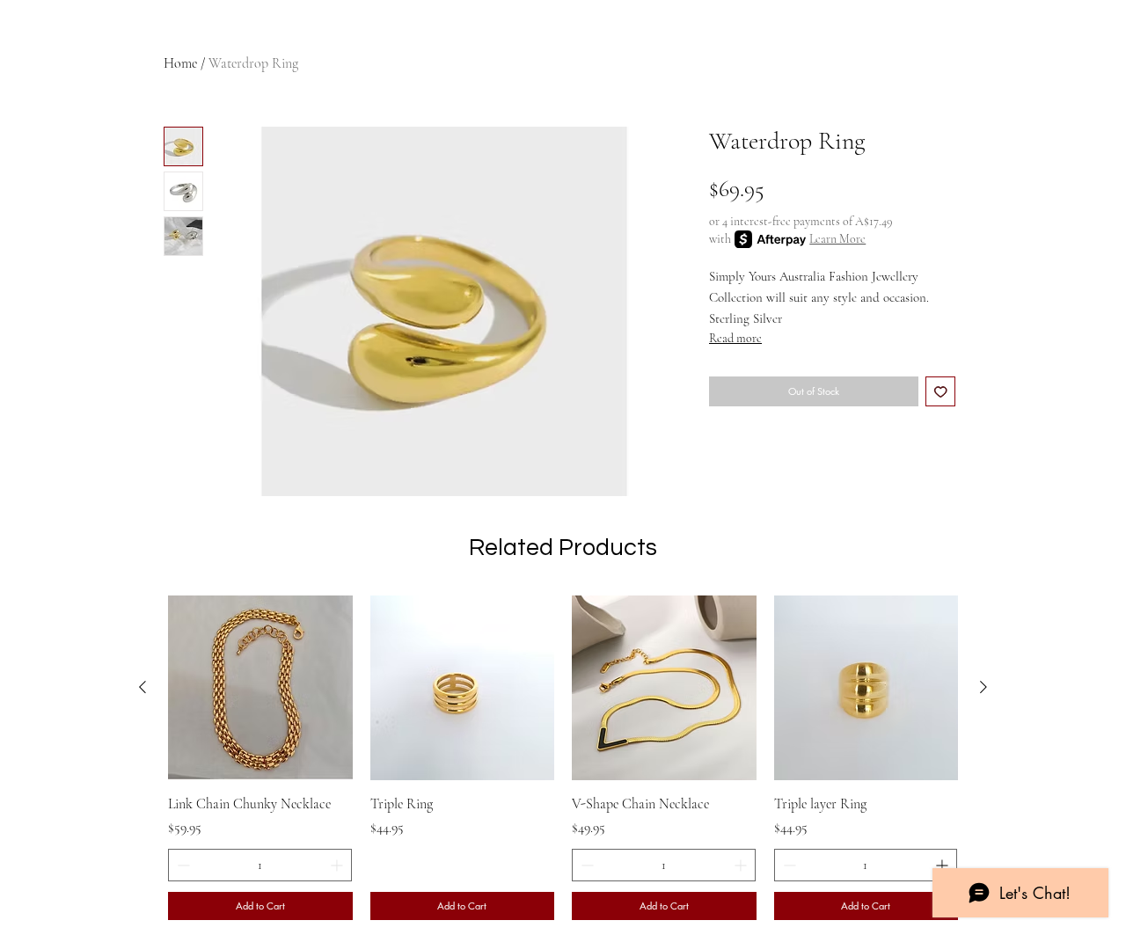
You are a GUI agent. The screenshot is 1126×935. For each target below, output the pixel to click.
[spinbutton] (260, 865)
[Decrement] (182, 865)
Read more (735, 338)
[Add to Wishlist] (940, 391)
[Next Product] (983, 687)
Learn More (837, 238)
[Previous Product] (142, 687)
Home (180, 63)
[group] (563, 758)
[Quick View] (260, 687)
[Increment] (338, 865)
